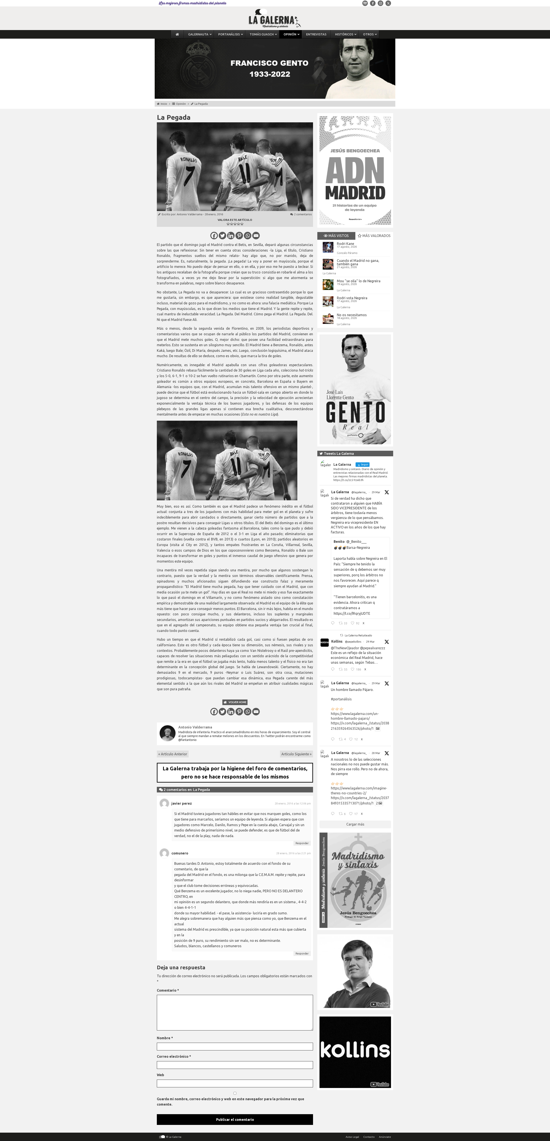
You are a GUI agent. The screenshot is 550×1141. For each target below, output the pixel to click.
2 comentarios (303, 214)
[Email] (256, 235)
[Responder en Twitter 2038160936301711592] (334, 670)
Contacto (369, 1136)
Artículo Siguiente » (296, 754)
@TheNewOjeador (345, 648)
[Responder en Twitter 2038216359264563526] (334, 739)
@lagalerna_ (359, 492)
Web (160, 1075)
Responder (302, 843)
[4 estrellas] (238, 224)
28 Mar (376, 753)
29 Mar (376, 492)
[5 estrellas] (242, 224)
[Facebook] (214, 235)
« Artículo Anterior (172, 754)
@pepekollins (353, 641)
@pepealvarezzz (372, 648)
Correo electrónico (174, 1056)
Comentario (168, 990)
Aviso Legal (352, 1136)
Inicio (164, 103)
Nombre (165, 1038)
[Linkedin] (231, 235)
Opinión (181, 103)
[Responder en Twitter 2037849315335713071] (334, 814)
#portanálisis (341, 699)
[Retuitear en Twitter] (341, 635)
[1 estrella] (228, 224)
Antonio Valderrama (189, 214)
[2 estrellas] (231, 224)
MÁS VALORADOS (376, 236)
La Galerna (329, 273)
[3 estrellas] (235, 224)
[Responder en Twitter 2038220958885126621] (334, 624)
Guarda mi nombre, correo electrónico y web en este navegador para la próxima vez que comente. (230, 1101)
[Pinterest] (239, 235)
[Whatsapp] (247, 235)
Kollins (336, 641)
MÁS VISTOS (338, 236)
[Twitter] (222, 235)
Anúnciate (385, 1136)
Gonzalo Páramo (347, 252)
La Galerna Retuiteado (358, 635)
